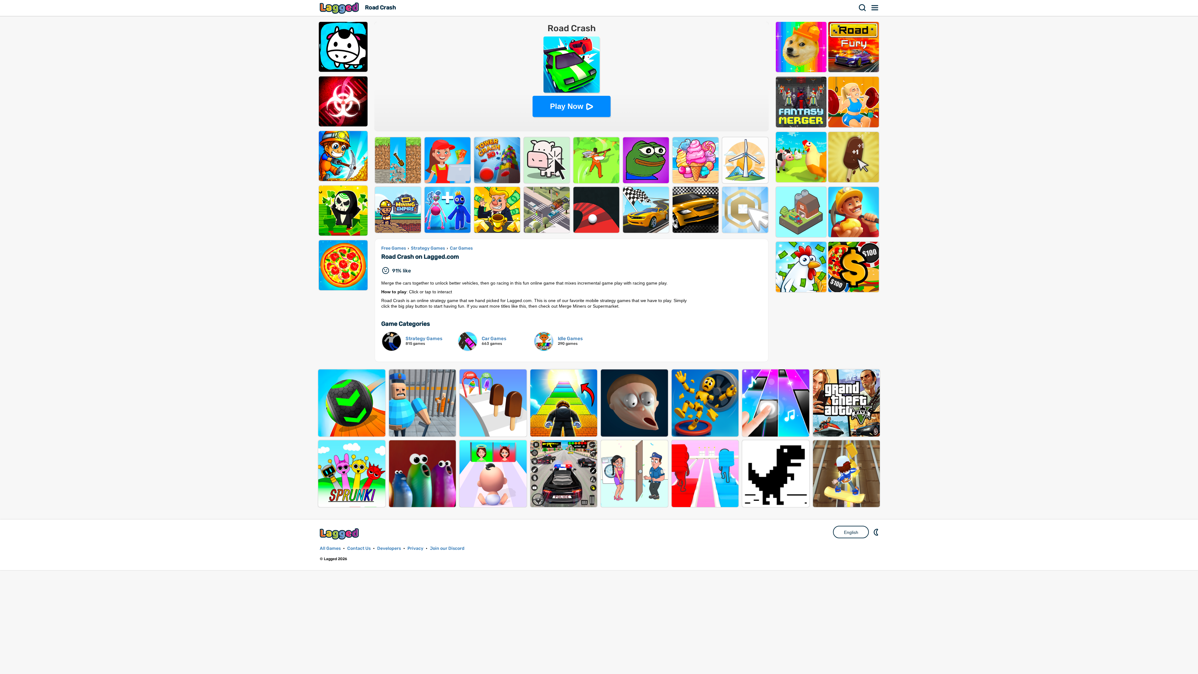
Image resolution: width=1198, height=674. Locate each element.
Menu (875, 8)
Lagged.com (340, 534)
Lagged (340, 8)
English (851, 532)
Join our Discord (447, 548)
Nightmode (876, 532)
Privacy (415, 548)
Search (862, 8)
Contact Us (359, 548)
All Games (330, 548)
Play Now (566, 106)
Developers (389, 548)
